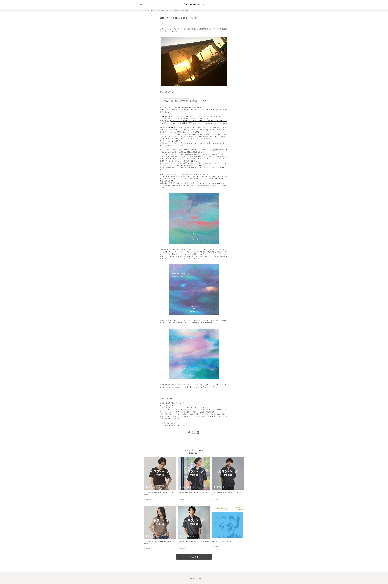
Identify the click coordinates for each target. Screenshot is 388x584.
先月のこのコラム (169, 116)
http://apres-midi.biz (167, 423)
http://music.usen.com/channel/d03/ (173, 425)
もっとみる (194, 557)
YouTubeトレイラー (166, 127)
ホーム (145, 10)
